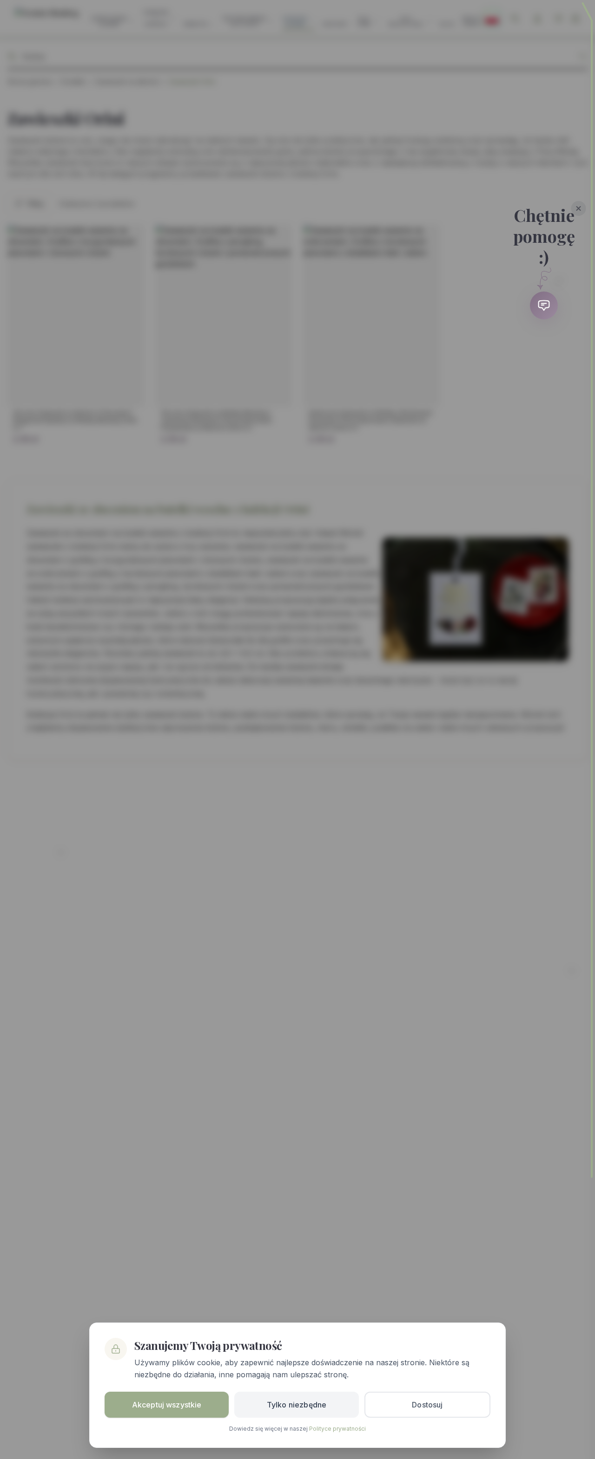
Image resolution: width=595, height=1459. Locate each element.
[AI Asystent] (544, 305)
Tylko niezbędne (296, 1404)
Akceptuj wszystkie (167, 1404)
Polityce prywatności (337, 1428)
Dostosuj (427, 1404)
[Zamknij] (578, 208)
